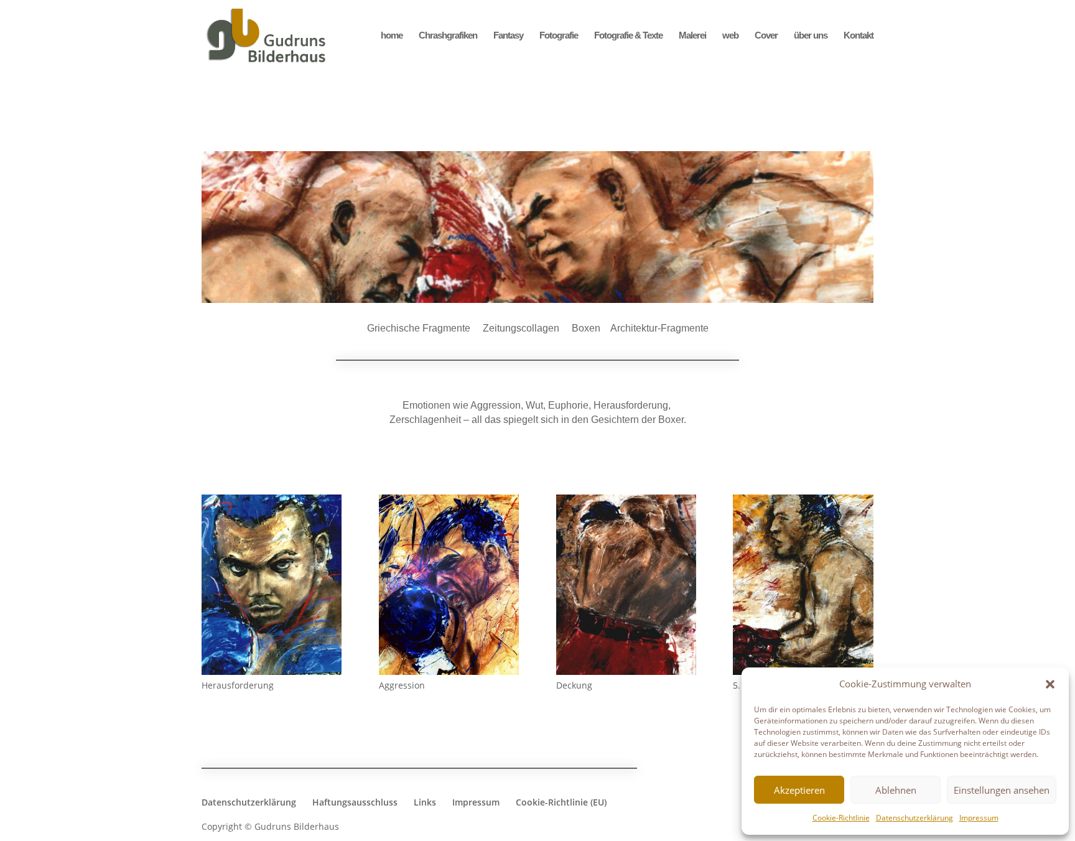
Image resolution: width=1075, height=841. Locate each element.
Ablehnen (895, 790)
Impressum (978, 817)
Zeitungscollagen (521, 328)
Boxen (586, 328)
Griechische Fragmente (418, 328)
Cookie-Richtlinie (841, 817)
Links (425, 802)
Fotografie (558, 35)
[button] (1050, 684)
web (730, 35)
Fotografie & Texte (628, 35)
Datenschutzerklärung (914, 817)
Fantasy (508, 35)
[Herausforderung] (272, 671)
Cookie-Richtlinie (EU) (561, 802)
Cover (766, 35)
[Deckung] (626, 671)
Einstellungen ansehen (1001, 790)
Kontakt (858, 35)
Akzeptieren (799, 790)
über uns (810, 35)
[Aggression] (449, 671)
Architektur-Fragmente (659, 328)
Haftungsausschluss (355, 802)
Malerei (692, 35)
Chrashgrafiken (448, 35)
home (392, 35)
